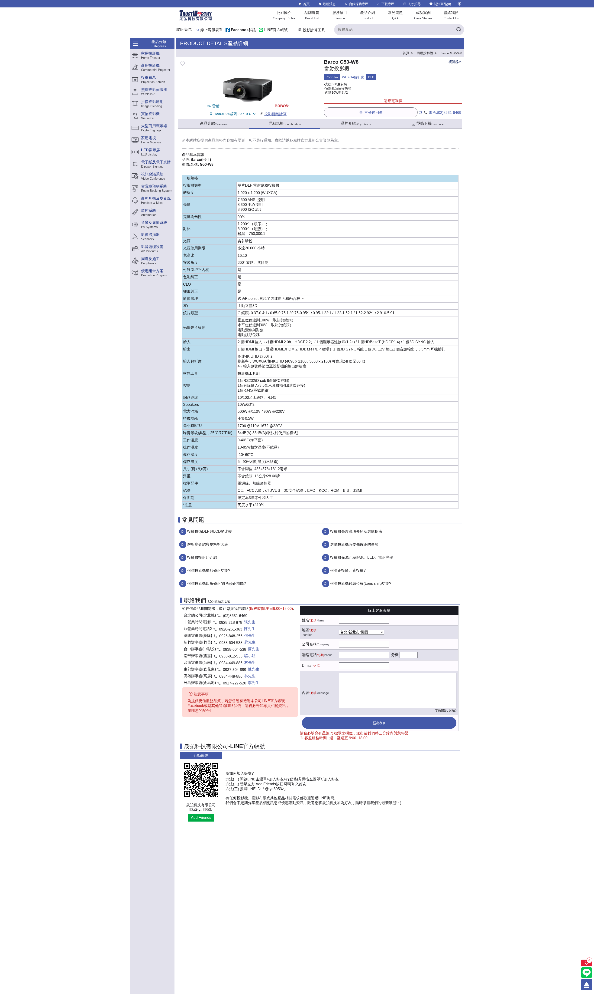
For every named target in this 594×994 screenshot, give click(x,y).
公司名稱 (309, 644)
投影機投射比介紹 (202, 557)
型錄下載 (429, 123)
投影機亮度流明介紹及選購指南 (356, 531)
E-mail (307, 665)
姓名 (305, 620)
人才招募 (414, 4)
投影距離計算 (275, 114)
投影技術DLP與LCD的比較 (209, 531)
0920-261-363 (230, 629)
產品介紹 (213, 123)
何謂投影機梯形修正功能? (208, 570)
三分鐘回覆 (373, 113)
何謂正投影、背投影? (348, 570)
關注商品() (442, 4)
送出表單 (379, 723)
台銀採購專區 (358, 4)
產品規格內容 (219, 140)
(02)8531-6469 (449, 113)
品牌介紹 (356, 123)
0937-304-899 (234, 670)
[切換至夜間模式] (459, 4)
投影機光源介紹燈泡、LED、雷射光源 (361, 557)
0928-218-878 (230, 622)
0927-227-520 (234, 683)
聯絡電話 (309, 655)
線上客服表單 (211, 30)
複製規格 (455, 62)
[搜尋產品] (458, 29)
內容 (305, 693)
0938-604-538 (230, 643)
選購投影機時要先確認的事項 (354, 544)
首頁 (306, 4)
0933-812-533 (230, 656)
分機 (395, 655)
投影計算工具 (314, 30)
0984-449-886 (230, 663)
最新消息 (329, 4)
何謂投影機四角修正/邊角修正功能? (216, 583)
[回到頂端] (586, 984)
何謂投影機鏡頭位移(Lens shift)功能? (360, 583)
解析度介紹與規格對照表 (207, 544)
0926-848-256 (230, 636)
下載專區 (387, 4)
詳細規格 (285, 123)
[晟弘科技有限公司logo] (195, 20)
